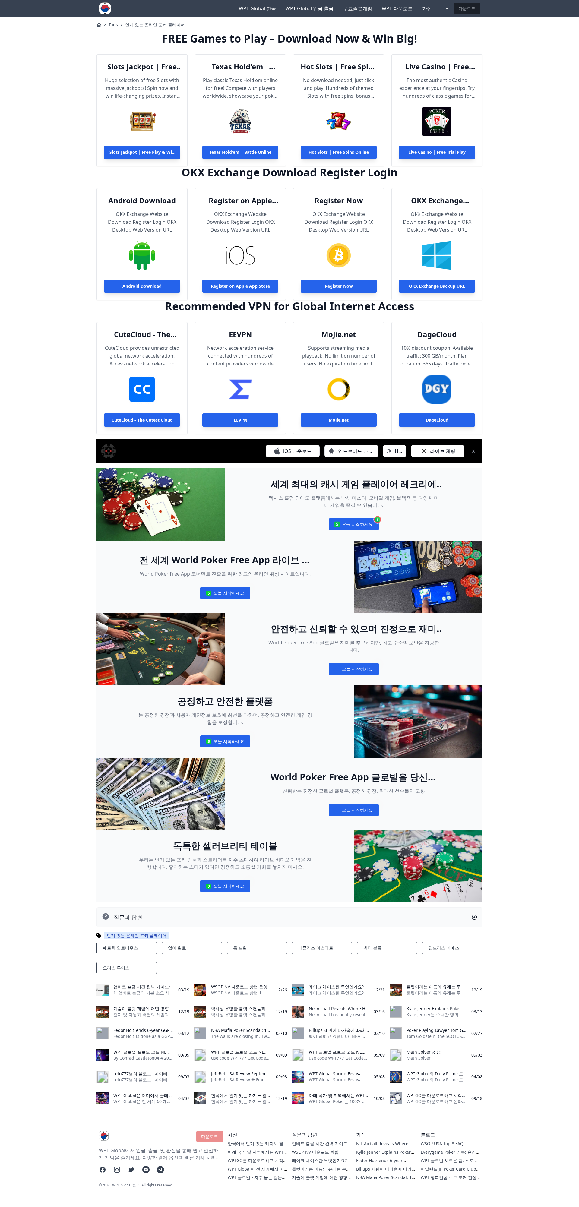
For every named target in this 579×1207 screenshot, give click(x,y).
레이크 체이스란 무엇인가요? (319, 1160)
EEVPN (240, 334)
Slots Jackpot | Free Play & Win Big (142, 66)
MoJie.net (338, 334)
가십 (427, 8)
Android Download (142, 200)
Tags (113, 24)
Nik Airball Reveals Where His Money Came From (382, 1146)
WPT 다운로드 (397, 8)
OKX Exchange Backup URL (437, 200)
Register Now (339, 200)
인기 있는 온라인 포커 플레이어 (155, 24)
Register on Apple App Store (240, 200)
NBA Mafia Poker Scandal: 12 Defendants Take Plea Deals (385, 1180)
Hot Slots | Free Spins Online (339, 66)
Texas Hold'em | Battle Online (240, 66)
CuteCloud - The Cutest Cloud (142, 334)
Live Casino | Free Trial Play (437, 66)
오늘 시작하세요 (353, 525)
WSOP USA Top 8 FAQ (442, 1143)
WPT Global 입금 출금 (310, 8)
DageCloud (437, 334)
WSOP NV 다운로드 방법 (315, 1152)
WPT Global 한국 (257, 8)
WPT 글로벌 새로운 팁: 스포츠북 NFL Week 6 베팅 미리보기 (449, 1163)
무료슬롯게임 (357, 8)
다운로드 (466, 8)
